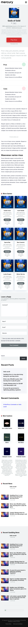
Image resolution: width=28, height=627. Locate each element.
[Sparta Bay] (7, 239)
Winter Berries (21, 274)
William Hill (21, 428)
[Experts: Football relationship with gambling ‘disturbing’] (5, 582)
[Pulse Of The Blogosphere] (7, 2)
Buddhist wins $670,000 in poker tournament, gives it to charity (18, 589)
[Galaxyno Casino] (7, 454)
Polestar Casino (21, 456)
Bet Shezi (21, 442)
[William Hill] (21, 426)
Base (15, 23)
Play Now (14, 40)
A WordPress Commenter (10, 404)
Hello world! (6, 371)
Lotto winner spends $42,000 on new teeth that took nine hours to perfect (18, 597)
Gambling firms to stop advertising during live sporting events (13, 375)
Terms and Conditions (17, 623)
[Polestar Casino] (21, 454)
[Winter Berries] (21, 271)
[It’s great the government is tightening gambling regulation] (5, 574)
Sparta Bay (7, 242)
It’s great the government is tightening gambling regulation (12, 389)
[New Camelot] (21, 239)
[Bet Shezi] (21, 440)
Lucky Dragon (7, 274)
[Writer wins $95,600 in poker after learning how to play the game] (5, 508)
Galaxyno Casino (7, 456)
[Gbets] (7, 440)
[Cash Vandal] (21, 208)
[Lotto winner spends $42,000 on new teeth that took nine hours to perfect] (5, 600)
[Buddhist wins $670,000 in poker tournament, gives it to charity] (5, 591)
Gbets (7, 442)
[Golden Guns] (7, 208)
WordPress (10, 621)
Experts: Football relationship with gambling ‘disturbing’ (18, 579)
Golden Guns (7, 210)
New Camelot (20, 242)
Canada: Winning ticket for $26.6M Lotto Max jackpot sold (13, 384)
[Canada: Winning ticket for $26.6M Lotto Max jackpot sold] (5, 516)
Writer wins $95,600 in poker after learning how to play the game (13, 379)
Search (3, 355)
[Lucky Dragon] (7, 271)
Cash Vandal (20, 210)
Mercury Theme (16, 621)
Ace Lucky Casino (7, 428)
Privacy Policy (8, 623)
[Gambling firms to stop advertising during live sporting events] (5, 499)
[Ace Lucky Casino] (7, 426)
